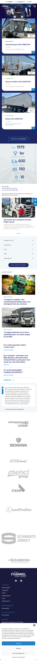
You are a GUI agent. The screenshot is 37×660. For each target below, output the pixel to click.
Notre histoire (6, 587)
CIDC (3, 598)
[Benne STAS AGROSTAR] (18, 111)
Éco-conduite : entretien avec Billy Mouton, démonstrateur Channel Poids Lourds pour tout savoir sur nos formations (17, 358)
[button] (34, 625)
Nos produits (5, 608)
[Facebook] (16, 581)
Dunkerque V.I (6, 601)
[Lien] (10, 2)
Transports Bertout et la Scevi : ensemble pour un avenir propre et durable (17, 334)
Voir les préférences (19, 653)
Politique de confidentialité (18, 657)
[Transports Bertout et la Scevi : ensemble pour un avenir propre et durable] (18, 308)
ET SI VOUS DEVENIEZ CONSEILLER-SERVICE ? (13, 371)
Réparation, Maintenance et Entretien (12, 622)
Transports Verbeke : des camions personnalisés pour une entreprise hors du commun (17, 301)
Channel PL (5, 590)
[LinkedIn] (21, 581)
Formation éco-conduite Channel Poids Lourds (17, 221)
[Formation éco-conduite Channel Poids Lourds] (18, 198)
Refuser (18, 648)
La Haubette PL (6, 595)
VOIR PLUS (7, 380)
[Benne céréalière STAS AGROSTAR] (18, 73)
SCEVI (4, 593)
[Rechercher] (30, 8)
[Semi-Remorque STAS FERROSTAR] (18, 36)
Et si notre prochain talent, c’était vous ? (15, 346)
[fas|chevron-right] (12, 380)
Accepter (18, 643)
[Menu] (35, 6)
